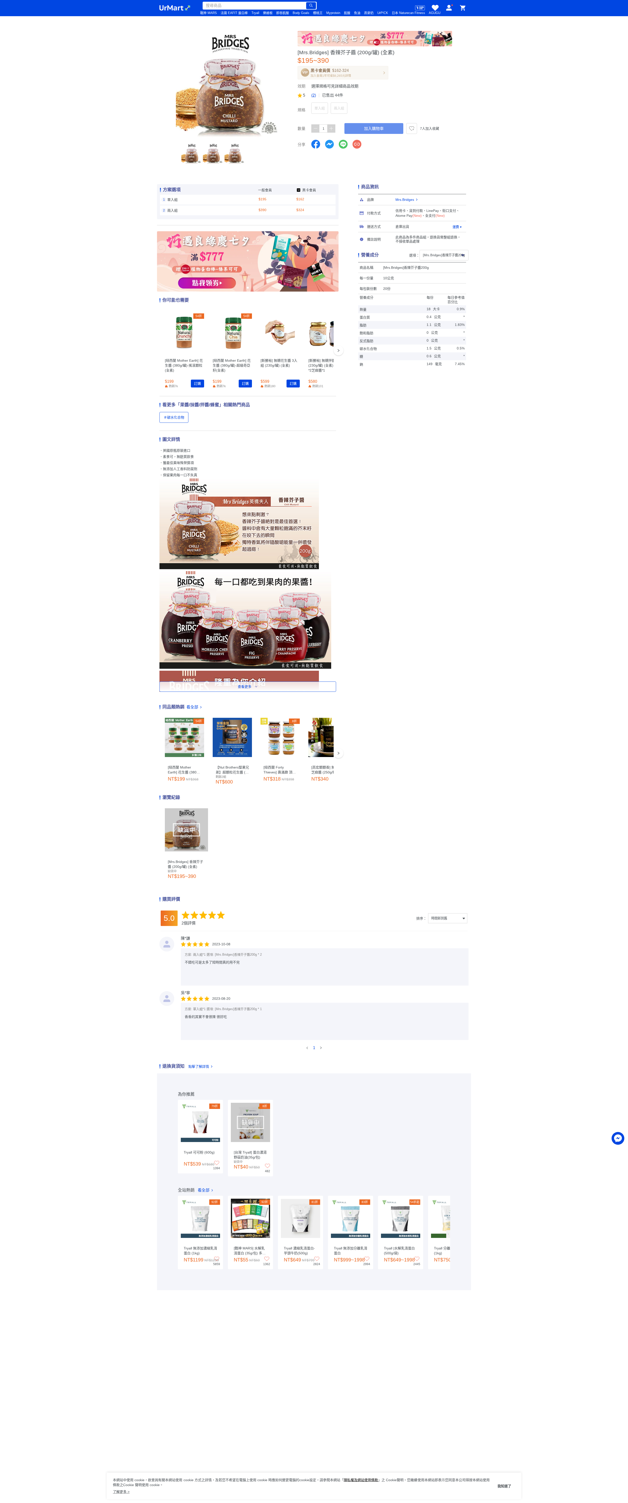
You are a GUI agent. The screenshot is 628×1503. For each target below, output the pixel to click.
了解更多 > (121, 1492)
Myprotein (333, 13)
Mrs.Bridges (404, 200)
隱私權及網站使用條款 (361, 1480)
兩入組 (339, 108)
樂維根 (268, 13)
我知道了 (504, 1486)
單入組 (319, 108)
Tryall (255, 13)
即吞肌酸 (282, 13)
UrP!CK (382, 13)
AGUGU (434, 13)
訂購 (197, 383)
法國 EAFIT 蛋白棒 (234, 13)
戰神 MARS (208, 13)
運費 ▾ (457, 227)
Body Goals (301, 13)
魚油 (357, 13)
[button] (191, 153)
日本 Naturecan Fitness (408, 13)
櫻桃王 (318, 13)
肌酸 (347, 13)
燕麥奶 (369, 13)
